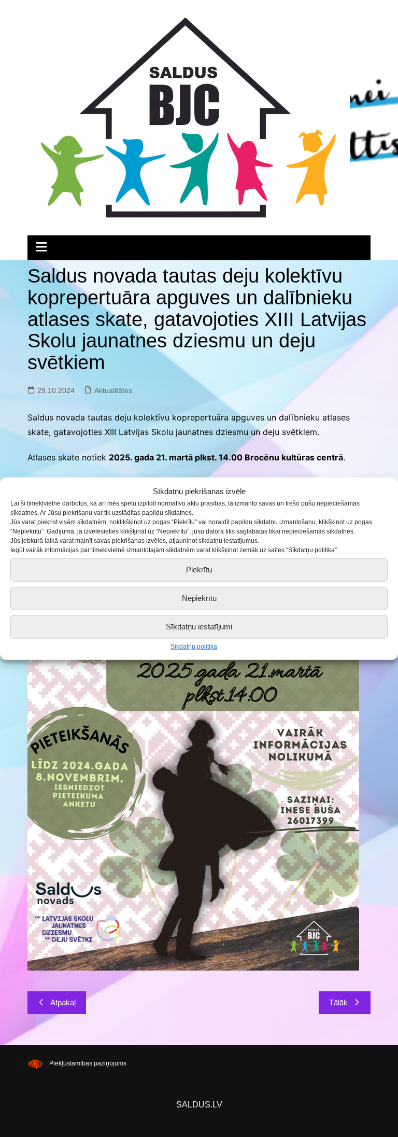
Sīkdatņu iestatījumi (199, 626)
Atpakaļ (63, 1002)
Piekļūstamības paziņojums (87, 1063)
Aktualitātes (113, 390)
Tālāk (338, 1002)
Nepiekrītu (199, 598)
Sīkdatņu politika (193, 646)
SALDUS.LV (199, 1104)
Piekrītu (199, 569)
